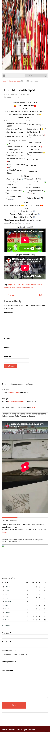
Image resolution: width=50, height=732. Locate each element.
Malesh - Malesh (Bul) (16, 401)
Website (7, 356)
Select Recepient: (9, 650)
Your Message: (7, 670)
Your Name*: (7, 633)
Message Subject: (9, 661)
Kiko (13, 287)
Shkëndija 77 (8, 612)
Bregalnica (8, 601)
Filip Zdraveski (11, 94)
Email (7, 347)
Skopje (6, 616)
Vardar (7, 605)
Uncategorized (14, 81)
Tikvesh (7, 590)
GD (44, 582)
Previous (11, 295)
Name (7, 338)
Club (6, 582)
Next (40, 295)
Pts (27, 582)
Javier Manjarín (30, 284)
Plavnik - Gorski (14, 392)
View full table (6, 626)
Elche (23, 284)
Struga (4, 532)
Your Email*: (6, 641)
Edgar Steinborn (14, 284)
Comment (8, 312)
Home (4, 81)
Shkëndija (8, 587)
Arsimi (7, 609)
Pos (3, 582)
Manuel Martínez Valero (24, 287)
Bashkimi (7, 620)
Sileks (6, 594)
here (33, 407)
